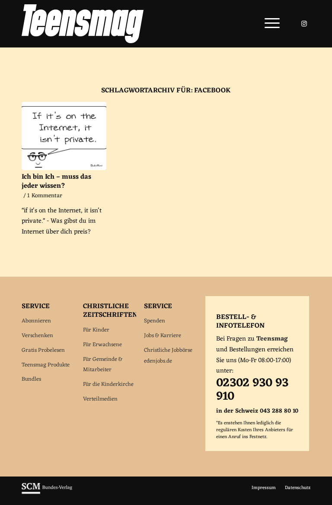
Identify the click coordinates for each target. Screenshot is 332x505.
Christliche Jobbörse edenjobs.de (168, 355)
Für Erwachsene (102, 345)
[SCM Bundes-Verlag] (47, 493)
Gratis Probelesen (43, 350)
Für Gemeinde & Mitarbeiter (102, 364)
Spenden (154, 321)
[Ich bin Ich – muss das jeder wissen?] (64, 136)
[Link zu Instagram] (303, 23)
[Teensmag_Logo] (83, 23)
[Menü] (268, 23)
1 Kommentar (44, 196)
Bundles (31, 379)
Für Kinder (96, 330)
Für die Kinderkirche (108, 384)
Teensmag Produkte (46, 365)
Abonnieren (36, 321)
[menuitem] (268, 23)
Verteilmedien (100, 399)
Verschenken (37, 336)
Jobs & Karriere (162, 336)
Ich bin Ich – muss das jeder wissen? (56, 181)
